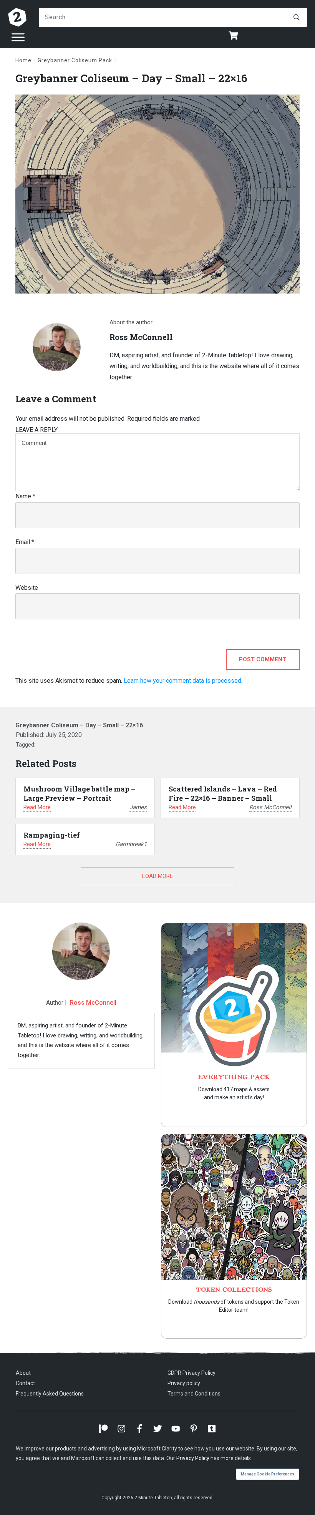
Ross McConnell (93, 1002)
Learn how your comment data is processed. (183, 680)
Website (26, 587)
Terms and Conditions (193, 1394)
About (23, 1373)
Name (25, 496)
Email (24, 542)
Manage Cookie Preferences (267, 1474)
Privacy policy (183, 1383)
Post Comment (262, 659)
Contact (25, 1383)
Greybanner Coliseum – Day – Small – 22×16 (131, 78)
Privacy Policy (192, 1458)
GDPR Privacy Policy (191, 1373)
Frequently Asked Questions (50, 1394)
